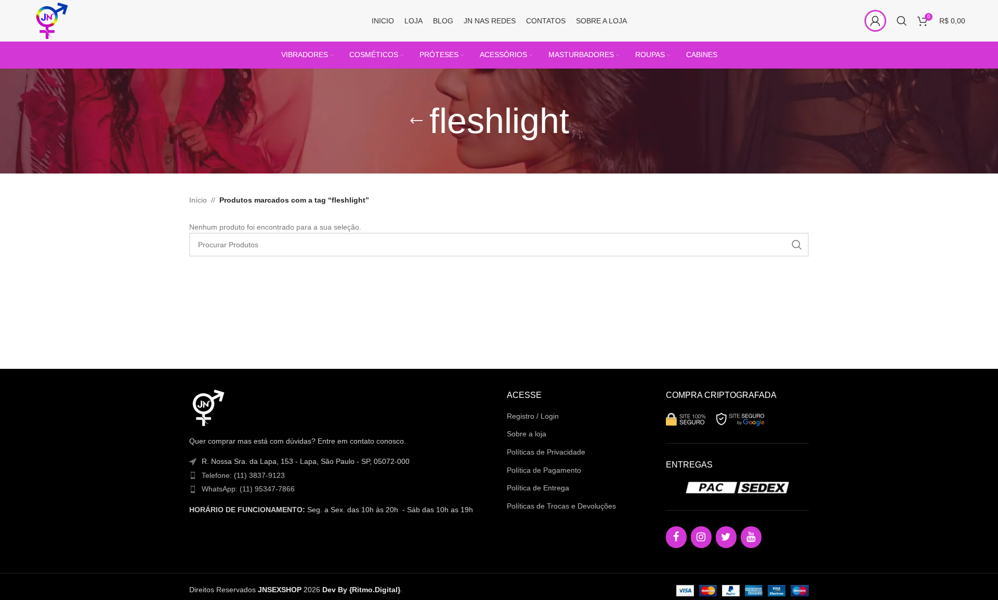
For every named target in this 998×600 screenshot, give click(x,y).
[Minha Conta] (875, 20)
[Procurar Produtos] (901, 20)
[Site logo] (51, 20)
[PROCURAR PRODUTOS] (797, 245)
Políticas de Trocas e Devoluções (561, 506)
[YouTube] (751, 537)
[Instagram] (701, 537)
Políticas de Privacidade (546, 452)
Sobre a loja (526, 434)
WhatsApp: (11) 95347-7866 (248, 489)
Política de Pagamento (544, 470)
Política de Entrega (538, 488)
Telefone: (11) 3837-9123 (243, 475)
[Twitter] (726, 537)
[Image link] (207, 407)
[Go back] (416, 121)
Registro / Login (533, 416)
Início (198, 200)
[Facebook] (676, 537)
